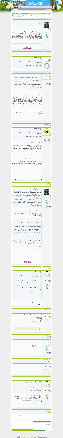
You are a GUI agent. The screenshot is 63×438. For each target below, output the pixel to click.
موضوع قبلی (33, 419)
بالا (12, 429)
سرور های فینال (41, 12)
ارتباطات (41, 10)
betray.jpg (40, 325)
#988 (12, 339)
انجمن (49, 12)
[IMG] (39, 424)
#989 (12, 363)
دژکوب (16, 429)
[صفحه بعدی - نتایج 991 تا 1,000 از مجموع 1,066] (14, 15)
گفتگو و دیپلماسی (46, 12)
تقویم (43, 10)
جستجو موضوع (19, 18)
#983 (12, 73)
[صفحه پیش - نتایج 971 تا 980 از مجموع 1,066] (25, 15)
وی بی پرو (30, 435)
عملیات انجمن (37, 10)
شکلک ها (39, 423)
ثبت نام (13, 0)
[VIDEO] (39, 425)
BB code (39, 422)
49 (23, 15)
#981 (12, 19)
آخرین (13, 15)
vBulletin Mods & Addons (33, 436)
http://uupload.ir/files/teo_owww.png (37, 405)
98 (20, 15)
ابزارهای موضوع (23, 18)
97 (21, 15)
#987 (12, 313)
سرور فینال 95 (36, 12)
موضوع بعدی (29, 419)
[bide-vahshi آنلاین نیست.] (46, 27)
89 (22, 15)
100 (18, 15)
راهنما (16, 0)
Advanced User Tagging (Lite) (27, 436)
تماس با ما (18, 429)
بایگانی (14, 429)
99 (19, 15)
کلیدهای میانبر (33, 10)
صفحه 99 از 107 (30, 15)
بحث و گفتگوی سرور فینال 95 (45, 16)
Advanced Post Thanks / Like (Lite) (27, 437)
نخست (27, 15)
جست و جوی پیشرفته (14, 10)
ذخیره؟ (26, 1)
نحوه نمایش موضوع (15, 18)
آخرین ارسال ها (49, 10)
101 (16, 15)
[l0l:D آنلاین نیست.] (46, 132)
